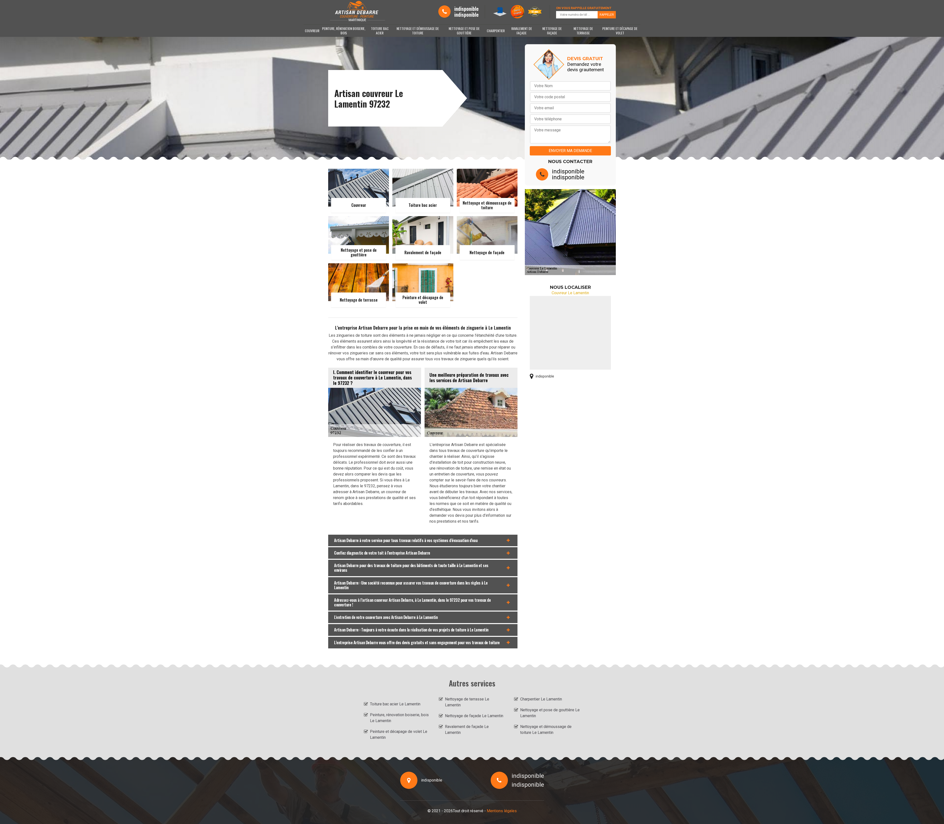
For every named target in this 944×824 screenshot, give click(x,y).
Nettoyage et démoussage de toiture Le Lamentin (546, 729)
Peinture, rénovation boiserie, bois (343, 30)
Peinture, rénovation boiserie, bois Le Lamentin (399, 717)
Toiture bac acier (380, 30)
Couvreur (312, 30)
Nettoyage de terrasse (583, 30)
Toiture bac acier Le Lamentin (395, 704)
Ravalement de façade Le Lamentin (467, 729)
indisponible (466, 9)
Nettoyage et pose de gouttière (464, 30)
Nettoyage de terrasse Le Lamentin (467, 702)
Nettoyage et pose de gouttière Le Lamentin (550, 713)
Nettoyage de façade (552, 30)
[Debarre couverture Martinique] (357, 12)
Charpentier (496, 30)
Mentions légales (502, 811)
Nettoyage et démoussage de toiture (418, 30)
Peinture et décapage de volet (619, 30)
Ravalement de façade (521, 30)
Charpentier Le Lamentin (541, 699)
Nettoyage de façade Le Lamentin (474, 715)
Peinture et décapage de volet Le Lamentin (398, 734)
